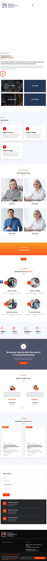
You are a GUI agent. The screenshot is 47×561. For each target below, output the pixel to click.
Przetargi (5, 427)
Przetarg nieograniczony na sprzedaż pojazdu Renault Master (11, 447)
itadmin (4, 443)
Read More (5, 455)
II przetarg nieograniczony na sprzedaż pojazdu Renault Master (34, 447)
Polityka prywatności (12, 559)
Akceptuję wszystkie (40, 557)
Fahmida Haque (12, 233)
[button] (1, 281)
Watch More (23, 363)
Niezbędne (23, 557)
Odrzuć (30, 557)
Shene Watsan (35, 203)
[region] (23, 557)
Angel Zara (12, 203)
